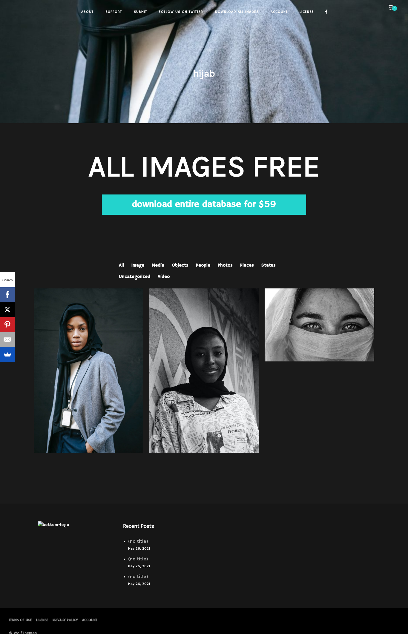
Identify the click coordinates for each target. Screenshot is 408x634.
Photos (225, 265)
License (42, 620)
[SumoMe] (7, 354)
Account (89, 620)
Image (137, 265)
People (203, 265)
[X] (7, 309)
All (121, 265)
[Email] (7, 339)
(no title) (138, 541)
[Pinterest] (7, 324)
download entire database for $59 (204, 204)
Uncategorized (134, 276)
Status (268, 265)
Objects (180, 265)
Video (164, 276)
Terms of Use (20, 620)
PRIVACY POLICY (65, 620)
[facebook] (326, 12)
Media (158, 265)
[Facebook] (7, 294)
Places (247, 265)
